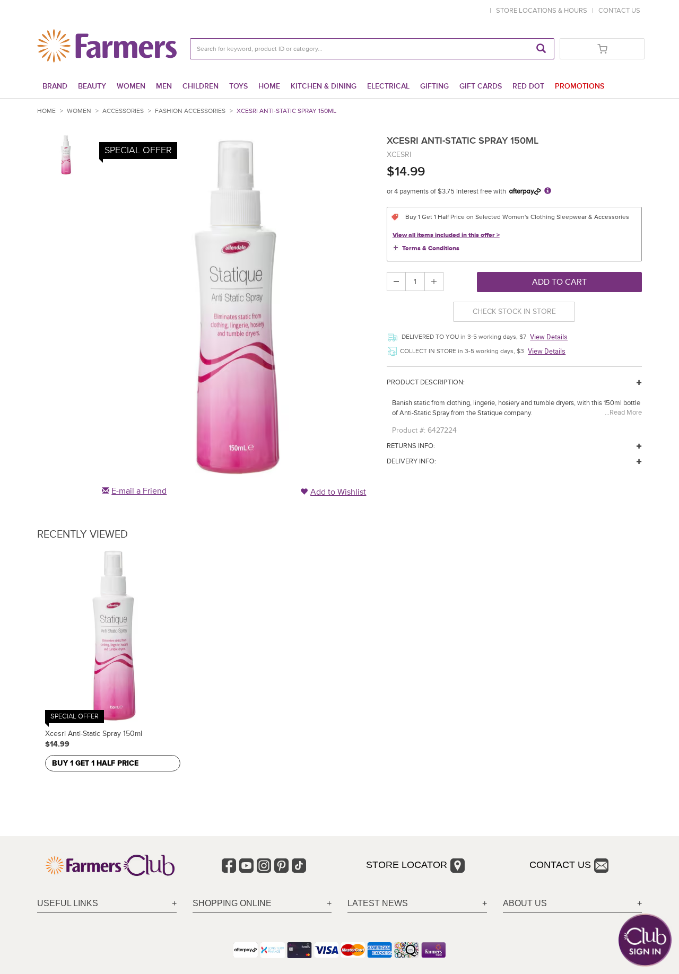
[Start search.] (541, 48)
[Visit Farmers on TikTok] (299, 865)
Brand (54, 86)
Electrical (388, 86)
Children (200, 86)
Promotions (579, 86)
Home (269, 86)
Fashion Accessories (190, 111)
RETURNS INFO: (411, 446)
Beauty (92, 86)
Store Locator (406, 864)
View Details (549, 336)
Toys (238, 86)
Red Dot (528, 86)
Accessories (123, 111)
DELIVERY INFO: (411, 461)
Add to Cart (559, 282)
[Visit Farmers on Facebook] (229, 865)
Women (131, 86)
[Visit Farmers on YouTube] (246, 865)
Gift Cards (480, 86)
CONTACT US (619, 10)
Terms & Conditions (430, 248)
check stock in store (514, 311)
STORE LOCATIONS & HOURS (543, 10)
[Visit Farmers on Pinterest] (281, 865)
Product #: (408, 430)
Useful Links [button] (67, 903)
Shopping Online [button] (232, 903)
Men (164, 86)
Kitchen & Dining (323, 86)
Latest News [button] (377, 903)
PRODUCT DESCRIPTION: (426, 382)
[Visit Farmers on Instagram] (264, 865)
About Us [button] (525, 903)
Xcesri (399, 154)
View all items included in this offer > (446, 235)
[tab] (107, 903)
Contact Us (560, 864)
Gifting (434, 86)
